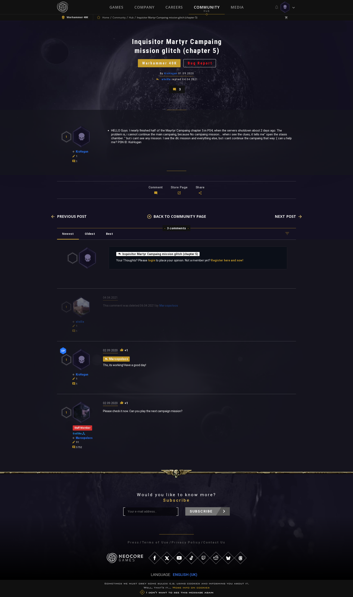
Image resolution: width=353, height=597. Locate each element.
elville (166, 79)
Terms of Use (155, 542)
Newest (68, 234)
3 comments (176, 228)
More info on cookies (191, 587)
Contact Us (214, 542)
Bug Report (200, 63)
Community (207, 7)
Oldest (90, 234)
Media (237, 7)
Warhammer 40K (159, 63)
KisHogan (171, 73)
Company (144, 7)
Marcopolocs (168, 305)
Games (116, 7)
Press (133, 542)
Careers (174, 7)
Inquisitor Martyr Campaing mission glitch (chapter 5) (160, 254)
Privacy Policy (186, 542)
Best (109, 234)
